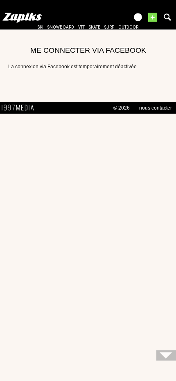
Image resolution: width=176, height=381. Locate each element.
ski (40, 27)
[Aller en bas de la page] (166, 355)
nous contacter (155, 108)
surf (109, 27)
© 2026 (121, 108)
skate (94, 27)
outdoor (128, 27)
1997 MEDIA (20, 108)
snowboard (60, 27)
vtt (81, 27)
